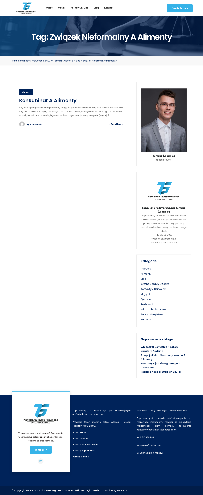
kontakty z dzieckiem (154, 289)
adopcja (146, 268)
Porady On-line (180, 8)
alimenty (26, 92)
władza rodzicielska (153, 309)
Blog (96, 7)
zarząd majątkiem (152, 314)
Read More (116, 124)
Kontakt (108, 7)
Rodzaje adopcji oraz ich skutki (161, 372)
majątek (145, 294)
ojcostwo (146, 299)
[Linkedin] (41, 461)
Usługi (61, 7)
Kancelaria (36, 124)
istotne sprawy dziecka (155, 284)
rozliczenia (147, 304)
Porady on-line (79, 7)
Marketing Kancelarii (116, 490)
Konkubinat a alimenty (48, 100)
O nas (49, 7)
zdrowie (146, 319)
